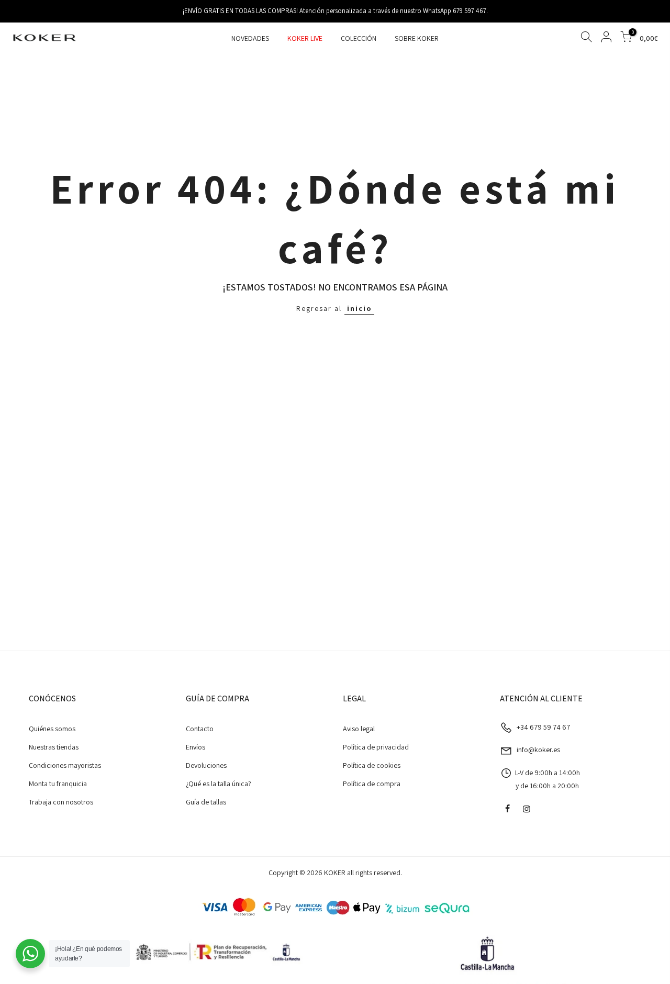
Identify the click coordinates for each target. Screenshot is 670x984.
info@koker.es (538, 749)
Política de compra (371, 783)
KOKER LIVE (304, 38)
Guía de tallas (206, 802)
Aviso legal (359, 728)
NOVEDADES (250, 38)
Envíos (195, 747)
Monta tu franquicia (58, 783)
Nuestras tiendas (54, 747)
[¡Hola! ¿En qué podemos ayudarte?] (30, 953)
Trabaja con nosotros (61, 802)
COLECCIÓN (358, 38)
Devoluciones (206, 765)
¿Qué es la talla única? (218, 783)
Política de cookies (371, 765)
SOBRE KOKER (417, 38)
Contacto (200, 728)
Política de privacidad (376, 747)
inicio (359, 308)
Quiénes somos (52, 728)
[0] (626, 38)
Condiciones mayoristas (65, 765)
